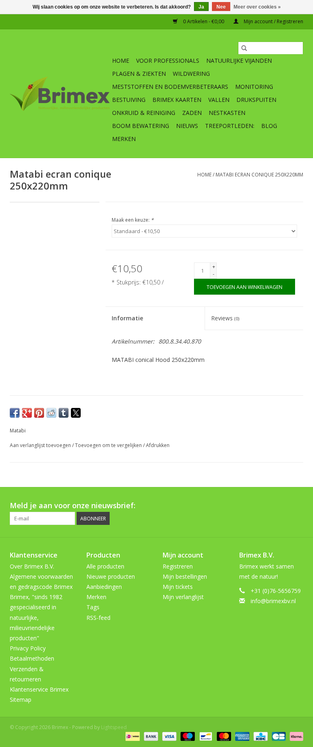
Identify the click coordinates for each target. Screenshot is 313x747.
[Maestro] (187, 735)
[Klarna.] (295, 735)
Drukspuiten (256, 100)
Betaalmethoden (32, 658)
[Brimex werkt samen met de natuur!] (60, 94)
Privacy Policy (28, 648)
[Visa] (168, 735)
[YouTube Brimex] (267, 505)
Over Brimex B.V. (32, 566)
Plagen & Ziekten (139, 73)
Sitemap (20, 699)
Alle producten (105, 566)
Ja (201, 7)
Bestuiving (128, 100)
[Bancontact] (205, 735)
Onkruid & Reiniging (143, 113)
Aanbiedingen (104, 587)
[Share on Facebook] (15, 413)
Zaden (192, 113)
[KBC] (260, 735)
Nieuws (187, 126)
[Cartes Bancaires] (278, 735)
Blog (269, 126)
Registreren (178, 566)
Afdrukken (158, 445)
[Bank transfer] (150, 735)
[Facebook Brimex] (223, 505)
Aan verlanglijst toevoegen (41, 445)
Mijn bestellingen (185, 576)
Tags (92, 607)
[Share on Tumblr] (63, 413)
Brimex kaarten (176, 100)
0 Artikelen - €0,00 (203, 21)
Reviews (225, 318)
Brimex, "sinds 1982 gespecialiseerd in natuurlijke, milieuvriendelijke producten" (36, 617)
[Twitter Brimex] (238, 505)
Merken (124, 139)
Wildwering (191, 73)
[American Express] (241, 735)
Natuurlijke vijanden (239, 60)
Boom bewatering (140, 126)
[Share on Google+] (27, 413)
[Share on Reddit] (51, 413)
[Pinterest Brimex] (252, 505)
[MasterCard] (223, 735)
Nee (221, 7)
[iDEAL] (132, 735)
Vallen (218, 100)
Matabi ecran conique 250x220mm (259, 174)
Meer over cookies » (257, 7)
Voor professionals (167, 60)
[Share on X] (76, 413)
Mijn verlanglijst (183, 597)
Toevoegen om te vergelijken (109, 445)
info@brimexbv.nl (273, 601)
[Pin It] (39, 413)
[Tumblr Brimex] (282, 505)
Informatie (127, 318)
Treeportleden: (229, 126)
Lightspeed (114, 727)
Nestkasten (227, 113)
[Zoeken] (244, 48)
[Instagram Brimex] (296, 505)
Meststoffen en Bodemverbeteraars (170, 86)
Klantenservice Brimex (39, 689)
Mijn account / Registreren (272, 21)
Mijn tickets (178, 587)
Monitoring (254, 86)
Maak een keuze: (133, 219)
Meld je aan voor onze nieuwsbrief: (72, 505)
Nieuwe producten (110, 576)
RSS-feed (98, 617)
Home (120, 60)
